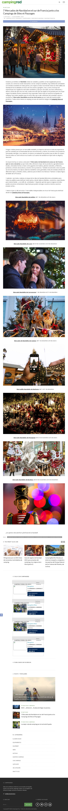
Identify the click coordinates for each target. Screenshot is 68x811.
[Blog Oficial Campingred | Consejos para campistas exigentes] (12, 2)
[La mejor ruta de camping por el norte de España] (16, 725)
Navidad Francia (50, 18)
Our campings (17, 760)
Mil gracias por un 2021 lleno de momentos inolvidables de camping (13, 560)
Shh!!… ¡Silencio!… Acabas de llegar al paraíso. (35, 708)
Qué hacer (16, 764)
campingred (27, 18)
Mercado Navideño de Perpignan (24, 438)
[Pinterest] (41, 804)
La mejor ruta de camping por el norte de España (36, 724)
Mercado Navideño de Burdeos (23, 480)
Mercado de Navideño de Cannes (25, 341)
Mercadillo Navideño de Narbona (28, 389)
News (14, 749)
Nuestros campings (22, 694)
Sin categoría (16, 768)
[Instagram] (46, 804)
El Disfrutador (17, 739)
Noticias (7, 7)
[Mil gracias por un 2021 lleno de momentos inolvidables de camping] (13, 550)
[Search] (59, 2)
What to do (16, 771)
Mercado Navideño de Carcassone (24, 292)
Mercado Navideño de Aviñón (25, 197)
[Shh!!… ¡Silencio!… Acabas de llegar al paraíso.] (16, 707)
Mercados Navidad (37, 18)
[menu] (64, 2)
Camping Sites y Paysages (14, 18)
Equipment (16, 746)
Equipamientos (17, 742)
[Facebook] (37, 804)
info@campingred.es (10, 794)
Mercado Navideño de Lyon (23, 244)
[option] (13, 554)
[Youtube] (50, 804)
